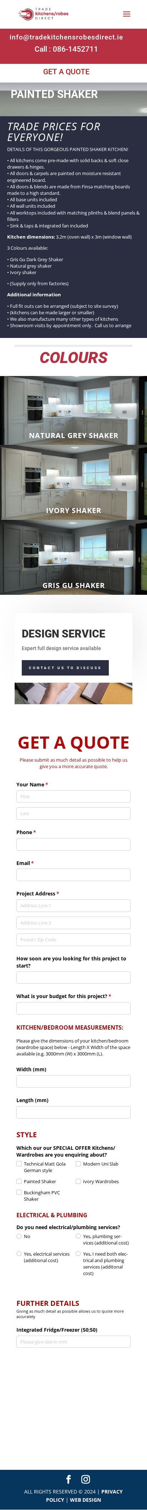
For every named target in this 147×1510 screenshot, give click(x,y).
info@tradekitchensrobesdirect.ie (66, 37)
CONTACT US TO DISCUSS (65, 668)
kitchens (109, 319)
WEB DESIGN (85, 1499)
